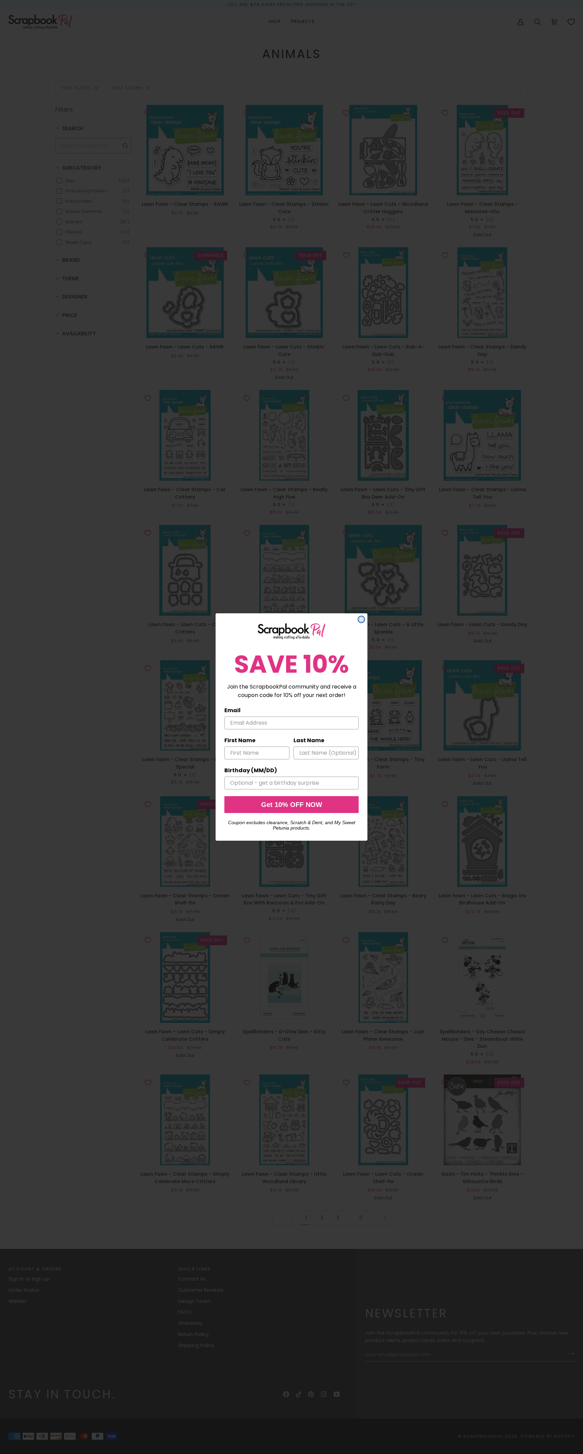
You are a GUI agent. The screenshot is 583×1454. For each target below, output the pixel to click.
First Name (239, 740)
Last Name (309, 740)
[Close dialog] (361, 619)
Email (232, 710)
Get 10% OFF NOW (291, 804)
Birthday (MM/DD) (250, 770)
